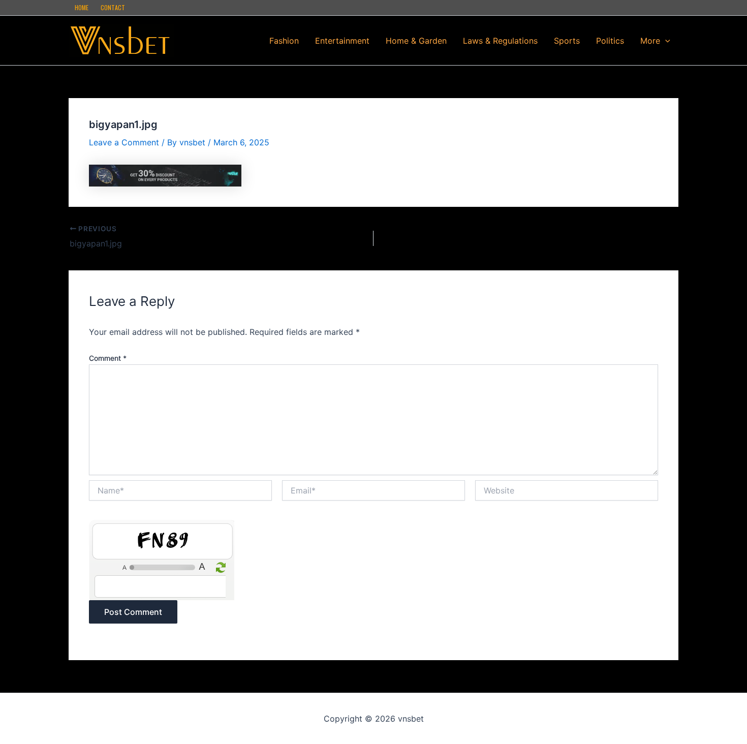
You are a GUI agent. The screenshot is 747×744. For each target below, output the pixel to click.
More (650, 41)
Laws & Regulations (500, 41)
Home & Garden (416, 41)
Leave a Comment (124, 142)
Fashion (284, 41)
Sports (567, 41)
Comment (108, 358)
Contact (113, 7)
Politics (610, 41)
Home (81, 7)
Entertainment (342, 41)
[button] (665, 40)
